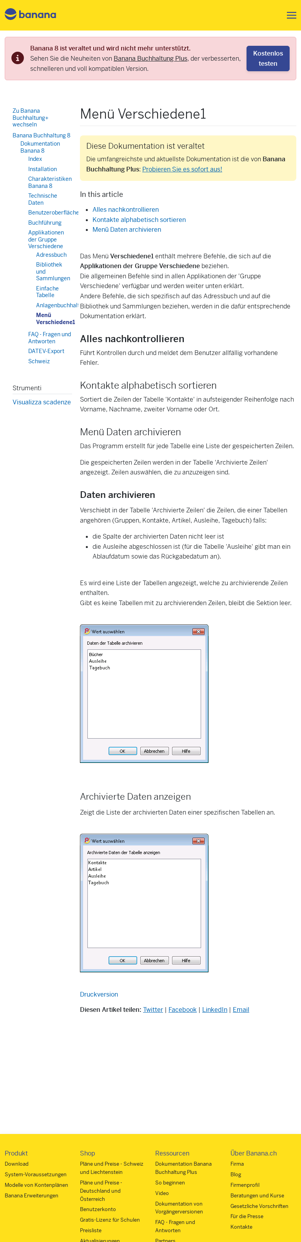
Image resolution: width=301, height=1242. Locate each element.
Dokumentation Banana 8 (40, 147)
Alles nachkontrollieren (125, 209)
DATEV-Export (46, 351)
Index (35, 158)
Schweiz (39, 361)
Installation (42, 169)
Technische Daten (42, 199)
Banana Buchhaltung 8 (42, 135)
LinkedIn (214, 1010)
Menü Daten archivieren (126, 229)
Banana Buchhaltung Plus (150, 58)
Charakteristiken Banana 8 (50, 182)
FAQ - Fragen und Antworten (49, 338)
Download (17, 1164)
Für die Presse (246, 1216)
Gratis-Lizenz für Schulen (110, 1220)
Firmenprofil (244, 1185)
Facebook (183, 1010)
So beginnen (170, 1182)
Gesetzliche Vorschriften (259, 1206)
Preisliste (91, 1230)
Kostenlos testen (268, 58)
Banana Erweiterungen (31, 1195)
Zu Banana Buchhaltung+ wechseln (31, 117)
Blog (235, 1174)
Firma (237, 1164)
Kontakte (241, 1227)
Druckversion (99, 994)
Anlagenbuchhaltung (62, 305)
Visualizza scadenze (42, 402)
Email (241, 1010)
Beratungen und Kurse (257, 1195)
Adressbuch (51, 254)
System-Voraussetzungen (36, 1174)
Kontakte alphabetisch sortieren (139, 220)
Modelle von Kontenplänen (36, 1185)
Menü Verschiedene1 (55, 319)
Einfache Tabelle (47, 292)
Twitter (153, 1010)
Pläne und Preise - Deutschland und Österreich (101, 1190)
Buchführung (45, 222)
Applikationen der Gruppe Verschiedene (46, 239)
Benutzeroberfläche (53, 212)
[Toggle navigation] (289, 15)
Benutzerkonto (98, 1209)
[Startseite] (30, 15)
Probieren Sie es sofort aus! (182, 169)
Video (162, 1193)
